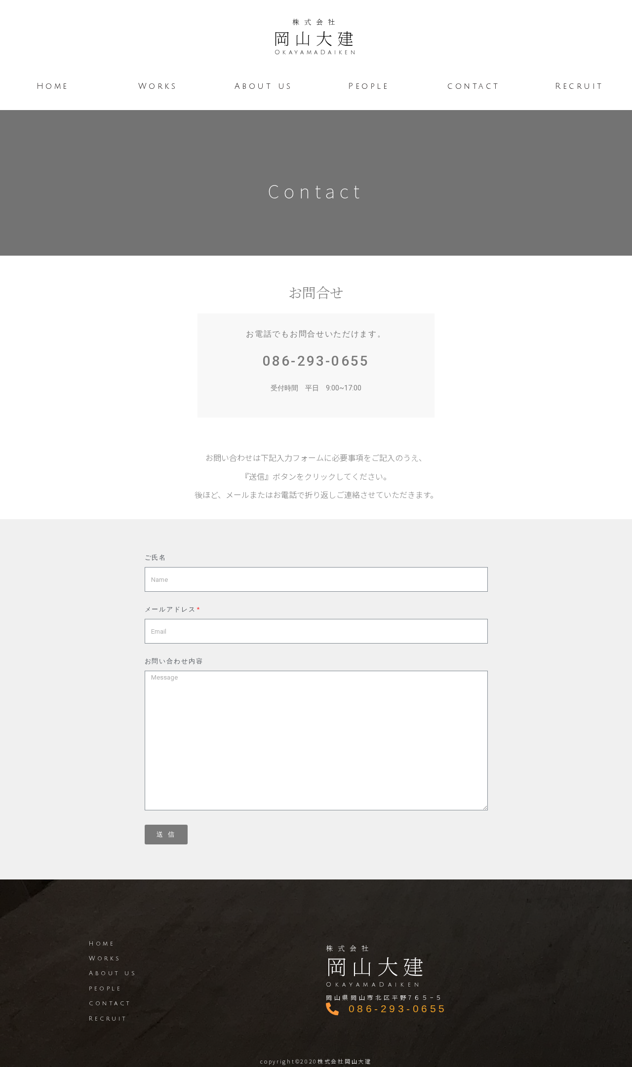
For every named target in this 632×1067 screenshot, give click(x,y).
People (368, 86)
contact (474, 86)
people (105, 989)
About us (263, 86)
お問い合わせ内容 (174, 661)
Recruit (579, 86)
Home (53, 86)
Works (158, 86)
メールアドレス (170, 609)
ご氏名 (156, 557)
